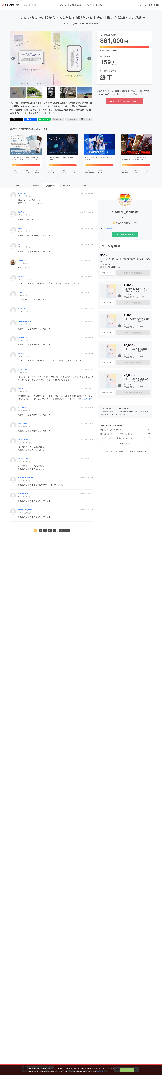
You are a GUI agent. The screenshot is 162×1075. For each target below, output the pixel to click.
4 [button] (49, 530)
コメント (83, 185)
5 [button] (54, 530)
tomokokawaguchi (25, 478)
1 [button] (35, 530)
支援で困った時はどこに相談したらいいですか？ (117, 438)
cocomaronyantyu (25, 509)
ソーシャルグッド (91, 23)
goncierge (22, 292)
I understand (126, 1070)
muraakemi (22, 423)
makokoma (22, 388)
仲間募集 (66, 185)
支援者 (50, 185)
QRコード (87, 119)
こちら (125, 451)
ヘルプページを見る (125, 444)
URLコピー (59, 119)
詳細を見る (106, 273)
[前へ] (13, 58)
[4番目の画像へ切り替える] (67, 92)
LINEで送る (45, 119)
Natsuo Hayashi (24, 369)
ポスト (18, 119)
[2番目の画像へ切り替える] (34, 92)
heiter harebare (24, 321)
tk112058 (22, 407)
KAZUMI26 (22, 212)
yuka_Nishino (23, 193)
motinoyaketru (24, 337)
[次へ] (89, 58)
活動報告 (34, 185)
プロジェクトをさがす (94, 5)
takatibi (21, 276)
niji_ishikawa (108, 228)
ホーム (18, 185)
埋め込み (73, 119)
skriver (21, 244)
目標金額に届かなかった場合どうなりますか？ (116, 434)
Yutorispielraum (24, 260)
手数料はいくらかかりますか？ (111, 430)
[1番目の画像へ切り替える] (18, 92)
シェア (31, 119)
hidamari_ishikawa (73, 23)
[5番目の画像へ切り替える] (84, 92)
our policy (101, 1071)
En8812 (21, 228)
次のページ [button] (63, 530)
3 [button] (45, 530)
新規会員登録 (154, 5)
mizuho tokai (23, 494)
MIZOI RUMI (23, 439)
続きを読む (88, 398)
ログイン (143, 5)
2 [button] (40, 530)
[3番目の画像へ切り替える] (51, 92)
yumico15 (22, 308)
